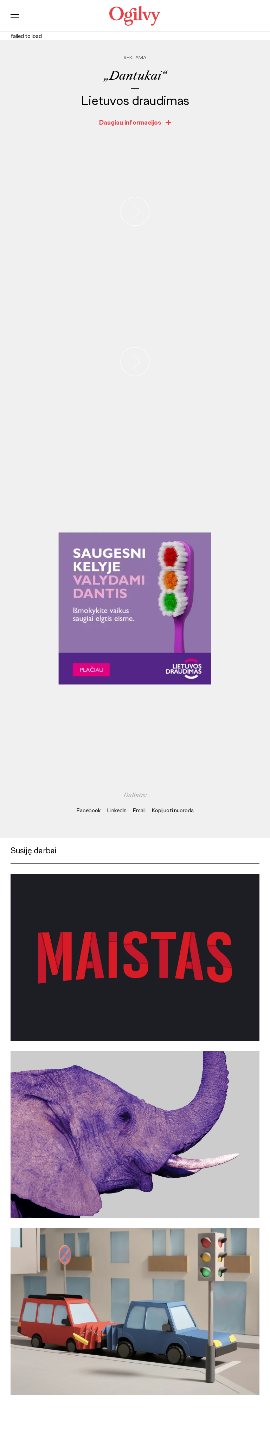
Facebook (89, 810)
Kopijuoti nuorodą (173, 810)
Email (139, 810)
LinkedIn (117, 810)
